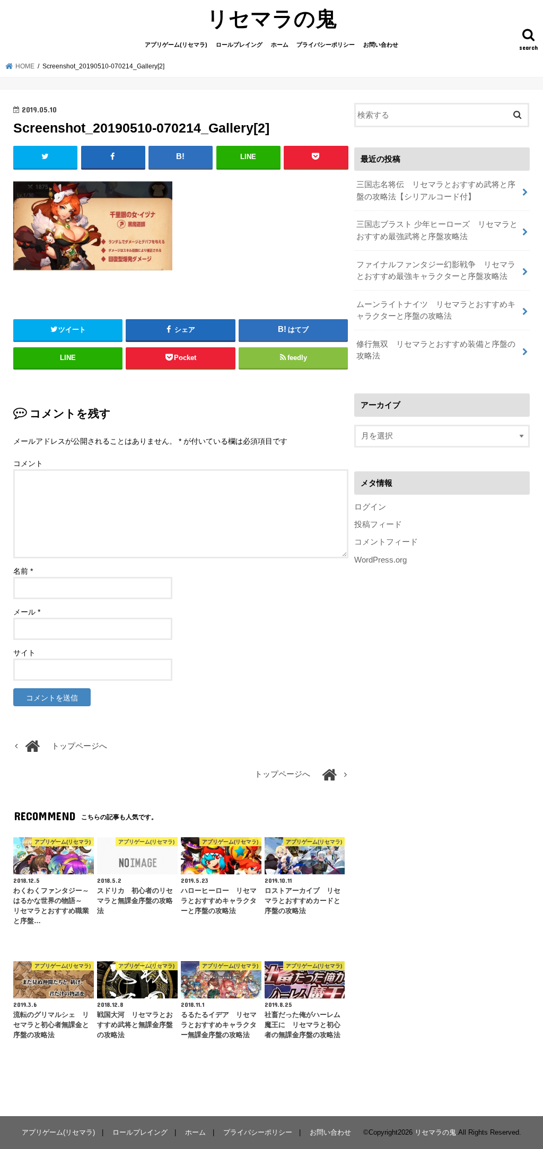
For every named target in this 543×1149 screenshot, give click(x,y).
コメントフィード (386, 542)
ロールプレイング (239, 44)
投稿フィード (378, 524)
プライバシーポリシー (325, 44)
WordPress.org (380, 560)
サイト (24, 652)
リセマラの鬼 (272, 17)
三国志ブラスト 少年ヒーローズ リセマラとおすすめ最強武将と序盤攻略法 (437, 230)
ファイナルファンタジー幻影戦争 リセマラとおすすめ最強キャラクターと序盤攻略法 (435, 270)
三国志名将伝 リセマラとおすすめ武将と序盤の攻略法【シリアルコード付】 (435, 190)
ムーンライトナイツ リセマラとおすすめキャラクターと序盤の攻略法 (435, 310)
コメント (28, 463)
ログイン (370, 507)
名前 (23, 571)
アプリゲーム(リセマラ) (176, 44)
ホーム (279, 44)
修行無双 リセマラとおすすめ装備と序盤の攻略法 (435, 350)
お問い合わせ (380, 44)
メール (26, 612)
